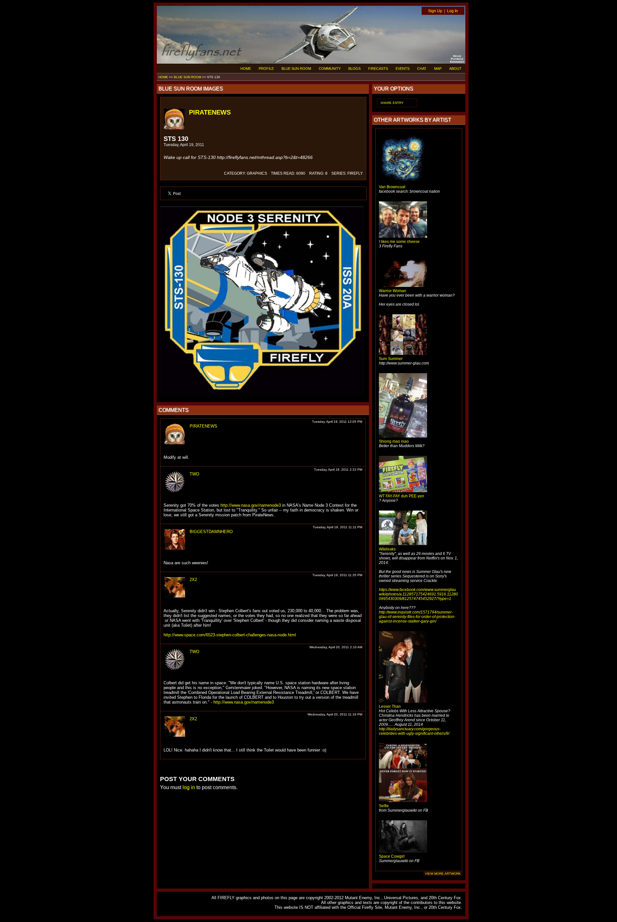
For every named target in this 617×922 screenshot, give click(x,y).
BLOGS (354, 68)
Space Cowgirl (392, 856)
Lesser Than (390, 706)
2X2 (193, 579)
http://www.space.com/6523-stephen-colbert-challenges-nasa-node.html (230, 634)
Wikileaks (387, 549)
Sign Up (435, 11)
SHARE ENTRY (392, 103)
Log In (452, 11)
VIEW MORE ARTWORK (443, 873)
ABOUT (455, 68)
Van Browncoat (392, 187)
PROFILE (266, 68)
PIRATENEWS (210, 112)
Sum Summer (391, 358)
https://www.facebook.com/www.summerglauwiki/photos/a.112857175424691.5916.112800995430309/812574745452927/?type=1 (418, 594)
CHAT (421, 68)
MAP (438, 68)
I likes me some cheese (399, 241)
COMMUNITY (330, 68)
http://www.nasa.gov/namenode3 (250, 505)
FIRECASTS (378, 68)
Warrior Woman (392, 291)
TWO (194, 474)
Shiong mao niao (394, 441)
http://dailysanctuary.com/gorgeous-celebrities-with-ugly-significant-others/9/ (414, 731)
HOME (245, 68)
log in (189, 787)
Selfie (384, 806)
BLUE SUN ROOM (296, 68)
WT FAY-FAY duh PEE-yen (401, 496)
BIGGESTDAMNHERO (211, 531)
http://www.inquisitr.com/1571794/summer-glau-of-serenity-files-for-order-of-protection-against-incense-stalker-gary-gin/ (417, 616)
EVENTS (402, 68)
